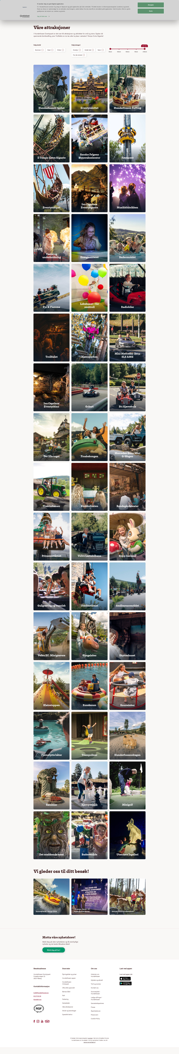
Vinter (59, 50)
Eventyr (75, 50)
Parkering (65, 999)
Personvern (94, 1015)
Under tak (88, 50)
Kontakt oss (37, 999)
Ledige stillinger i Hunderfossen (96, 998)
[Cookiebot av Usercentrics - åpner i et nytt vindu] (25, 16)
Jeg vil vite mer (42, 16)
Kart (63, 995)
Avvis (151, 11)
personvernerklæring (89, 1042)
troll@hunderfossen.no (41, 993)
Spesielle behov (67, 1014)
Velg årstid (37, 45)
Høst (49, 50)
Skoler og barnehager (69, 1011)
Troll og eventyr (96, 984)
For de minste (77, 55)
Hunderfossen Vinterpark (66, 983)
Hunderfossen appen (69, 978)
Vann (99, 50)
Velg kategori (75, 45)
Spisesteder (66, 1003)
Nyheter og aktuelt (97, 980)
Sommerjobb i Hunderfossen (95, 993)
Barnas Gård (66, 992)
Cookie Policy (95, 1019)
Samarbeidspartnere (97, 1003)
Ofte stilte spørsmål (68, 988)
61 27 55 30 (37, 996)
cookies (90, 1038)
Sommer (38, 50)
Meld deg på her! (53, 950)
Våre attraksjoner (67, 1007)
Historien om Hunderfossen (95, 975)
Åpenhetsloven (96, 1011)
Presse (93, 1007)
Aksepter (151, 5)
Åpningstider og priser (69, 974)
